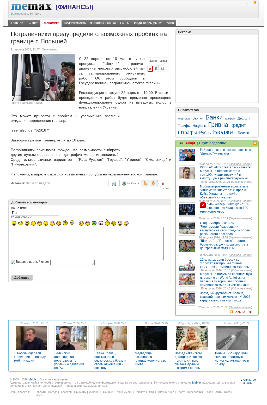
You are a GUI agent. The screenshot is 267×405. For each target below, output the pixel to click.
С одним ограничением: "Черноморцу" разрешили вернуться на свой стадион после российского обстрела (225, 228)
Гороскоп (66, 391)
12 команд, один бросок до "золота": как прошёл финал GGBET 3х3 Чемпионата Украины (225, 263)
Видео (38, 395)
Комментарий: (21, 217)
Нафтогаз (184, 118)
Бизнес (33, 23)
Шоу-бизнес (166, 391)
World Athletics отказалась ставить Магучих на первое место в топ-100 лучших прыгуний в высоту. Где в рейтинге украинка (225, 173)
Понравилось (145, 183)
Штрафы (187, 132)
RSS (249, 3)
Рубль (205, 132)
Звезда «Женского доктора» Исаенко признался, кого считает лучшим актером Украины (188, 360)
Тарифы (184, 126)
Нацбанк (199, 126)
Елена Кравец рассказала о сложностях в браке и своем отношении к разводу (110, 360)
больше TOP (243, 312)
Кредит (238, 125)
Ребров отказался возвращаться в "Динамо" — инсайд (225, 151)
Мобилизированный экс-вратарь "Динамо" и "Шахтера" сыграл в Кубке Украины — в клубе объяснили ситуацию (224, 192)
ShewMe (131, 183)
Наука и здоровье (213, 143)
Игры (152, 391)
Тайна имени (123, 391)
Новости (40, 391)
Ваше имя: (19, 208)
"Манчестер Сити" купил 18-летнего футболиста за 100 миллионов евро (224, 207)
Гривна (218, 124)
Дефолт (244, 118)
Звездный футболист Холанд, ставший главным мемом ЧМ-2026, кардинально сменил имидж (225, 296)
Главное (17, 23)
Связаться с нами (250, 381)
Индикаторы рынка (148, 23)
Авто (170, 23)
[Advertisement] (146, 133)
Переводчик (195, 391)
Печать (118, 186)
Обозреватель (241, 181)
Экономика (51, 23)
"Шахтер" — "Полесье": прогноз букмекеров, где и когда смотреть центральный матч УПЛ (224, 244)
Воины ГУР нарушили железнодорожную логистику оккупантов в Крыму (232, 358)
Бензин (243, 133)
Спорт (190, 143)
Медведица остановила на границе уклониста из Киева (151, 358)
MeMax (33, 379)
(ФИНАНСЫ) (74, 6)
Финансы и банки (103, 23)
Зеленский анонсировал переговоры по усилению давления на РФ (69, 360)
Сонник (108, 391)
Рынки (125, 23)
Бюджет (224, 131)
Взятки (197, 118)
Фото (227, 391)
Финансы (95, 391)
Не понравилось (154, 183)
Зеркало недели (38, 183)
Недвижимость (75, 23)
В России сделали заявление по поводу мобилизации (30, 356)
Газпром (230, 118)
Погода (52, 391)
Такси (209, 391)
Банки (214, 117)
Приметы (80, 391)
